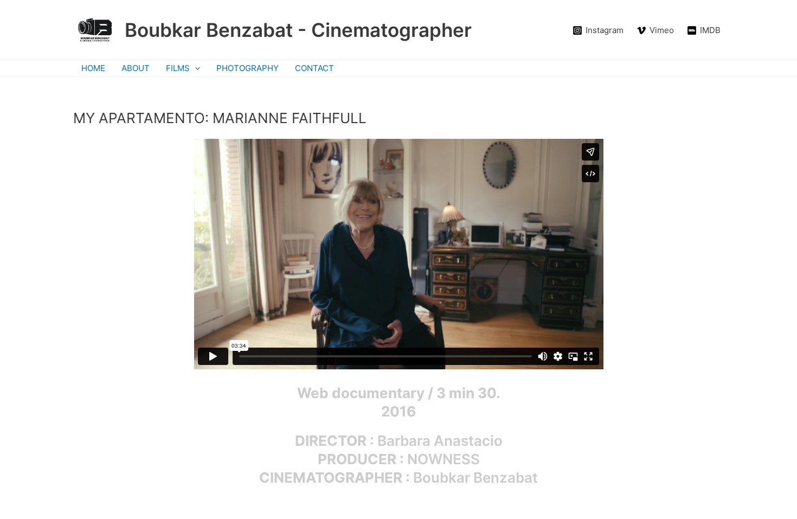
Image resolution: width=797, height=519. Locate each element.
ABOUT (135, 68)
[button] (195, 68)
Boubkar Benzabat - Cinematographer (298, 29)
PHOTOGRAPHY (247, 68)
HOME (93, 68)
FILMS (178, 68)
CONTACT (314, 68)
